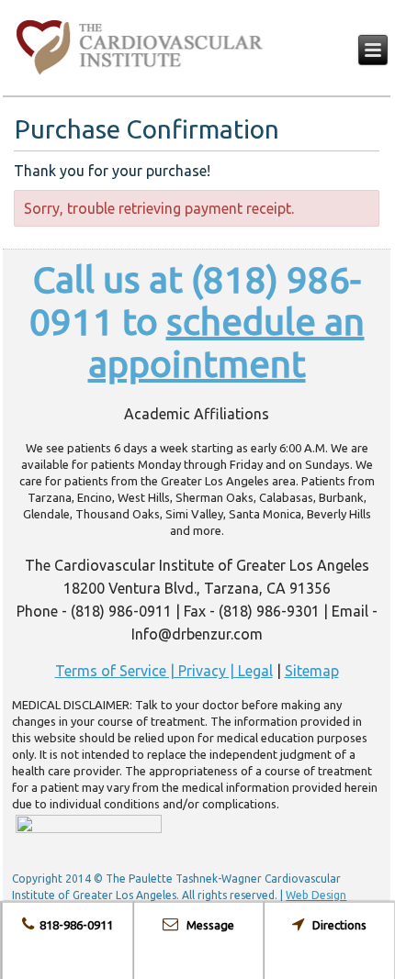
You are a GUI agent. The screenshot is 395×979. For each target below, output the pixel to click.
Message (206, 924)
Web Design (316, 895)
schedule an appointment (226, 342)
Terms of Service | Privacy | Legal (164, 670)
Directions (335, 924)
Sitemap (312, 670)
